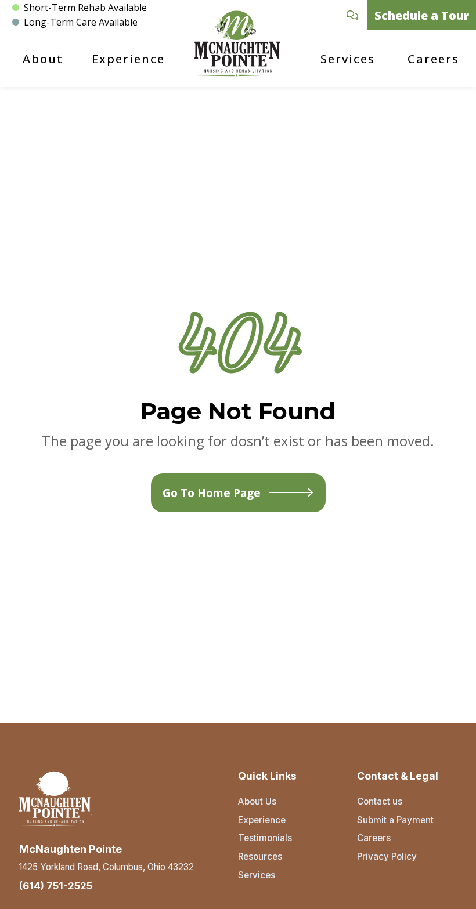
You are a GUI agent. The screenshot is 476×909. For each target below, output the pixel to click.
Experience (128, 59)
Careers (433, 59)
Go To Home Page (212, 493)
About (43, 59)
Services (347, 59)
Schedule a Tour (421, 15)
